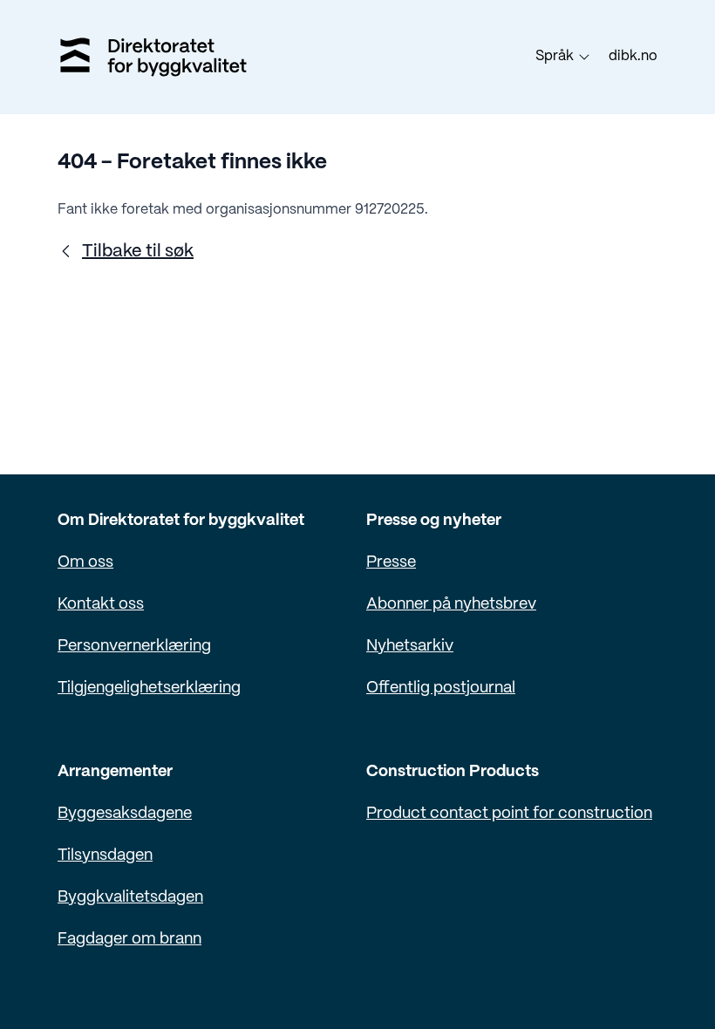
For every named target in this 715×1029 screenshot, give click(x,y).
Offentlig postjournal (440, 688)
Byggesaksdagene (125, 814)
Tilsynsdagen (105, 855)
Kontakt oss (101, 604)
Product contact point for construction (509, 814)
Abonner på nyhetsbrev (451, 604)
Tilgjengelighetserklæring (149, 688)
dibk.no (633, 56)
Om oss (85, 562)
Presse (391, 562)
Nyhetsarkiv (409, 646)
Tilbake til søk (138, 251)
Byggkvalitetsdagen (130, 897)
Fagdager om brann (129, 939)
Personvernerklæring (134, 646)
